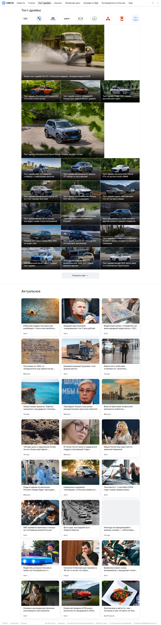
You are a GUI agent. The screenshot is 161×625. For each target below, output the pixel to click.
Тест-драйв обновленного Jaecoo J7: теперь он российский (79, 175)
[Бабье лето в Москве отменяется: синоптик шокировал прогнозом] (121, 357)
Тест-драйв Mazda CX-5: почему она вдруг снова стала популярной (40, 219)
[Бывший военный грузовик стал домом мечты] (80, 357)
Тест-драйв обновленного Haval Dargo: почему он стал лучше (53, 154)
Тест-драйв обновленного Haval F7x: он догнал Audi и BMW (118, 175)
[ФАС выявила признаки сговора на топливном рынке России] (40, 519)
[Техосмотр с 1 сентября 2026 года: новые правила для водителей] (121, 478)
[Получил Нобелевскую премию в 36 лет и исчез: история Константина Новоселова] (80, 559)
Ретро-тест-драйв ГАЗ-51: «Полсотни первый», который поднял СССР (57, 76)
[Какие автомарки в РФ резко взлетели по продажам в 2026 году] (80, 599)
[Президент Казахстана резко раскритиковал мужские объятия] (80, 398)
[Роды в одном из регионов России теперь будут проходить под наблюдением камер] (40, 478)
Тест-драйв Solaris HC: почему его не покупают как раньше (79, 242)
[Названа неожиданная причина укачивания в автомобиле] (40, 599)
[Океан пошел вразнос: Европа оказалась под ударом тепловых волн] (40, 398)
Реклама (24, 623)
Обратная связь (101, 623)
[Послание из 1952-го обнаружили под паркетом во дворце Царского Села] (40, 357)
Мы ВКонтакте (50, 623)
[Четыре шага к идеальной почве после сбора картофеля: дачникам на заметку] (40, 438)
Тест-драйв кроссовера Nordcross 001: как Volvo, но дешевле (79, 197)
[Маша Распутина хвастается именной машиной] (121, 438)
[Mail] (4, 3)
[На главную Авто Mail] (10, 3)
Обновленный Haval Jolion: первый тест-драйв (40, 264)
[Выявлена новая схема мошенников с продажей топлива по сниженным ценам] (121, 559)
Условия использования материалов (80, 623)
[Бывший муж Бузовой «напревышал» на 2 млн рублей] (80, 317)
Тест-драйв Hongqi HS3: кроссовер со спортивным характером (119, 264)
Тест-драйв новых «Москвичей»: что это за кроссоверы (118, 197)
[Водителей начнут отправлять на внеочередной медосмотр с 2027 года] (121, 317)
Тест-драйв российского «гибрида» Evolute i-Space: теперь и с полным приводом (120, 241)
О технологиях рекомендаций (120, 623)
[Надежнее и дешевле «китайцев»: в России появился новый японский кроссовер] (80, 478)
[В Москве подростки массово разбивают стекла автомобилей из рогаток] (40, 317)
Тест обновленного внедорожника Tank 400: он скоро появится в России (79, 218)
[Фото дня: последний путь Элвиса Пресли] (80, 519)
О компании (14, 623)
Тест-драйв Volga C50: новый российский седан (117, 97)
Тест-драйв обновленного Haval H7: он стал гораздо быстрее (41, 197)
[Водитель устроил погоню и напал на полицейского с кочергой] (40, 559)
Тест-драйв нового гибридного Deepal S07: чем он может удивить (79, 97)
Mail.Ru (5, 623)
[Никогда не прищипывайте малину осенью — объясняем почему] (121, 519)
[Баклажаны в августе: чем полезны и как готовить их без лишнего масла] (121, 599)
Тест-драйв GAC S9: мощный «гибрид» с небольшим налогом (39, 175)
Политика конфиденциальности (144, 623)
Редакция (61, 623)
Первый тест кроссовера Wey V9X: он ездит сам (40, 242)
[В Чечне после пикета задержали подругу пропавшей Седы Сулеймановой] (80, 438)
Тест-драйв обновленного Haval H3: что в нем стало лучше (41, 97)
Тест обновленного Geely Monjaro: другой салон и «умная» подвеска (119, 219)
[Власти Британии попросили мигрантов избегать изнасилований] (121, 398)
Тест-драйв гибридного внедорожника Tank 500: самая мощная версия (78, 263)
